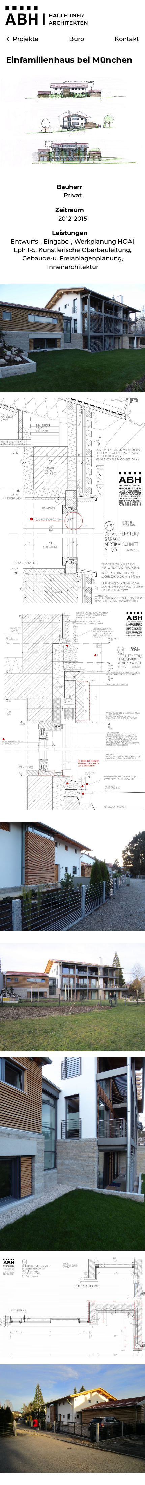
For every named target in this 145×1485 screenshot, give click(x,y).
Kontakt (127, 39)
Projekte (25, 39)
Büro (76, 39)
